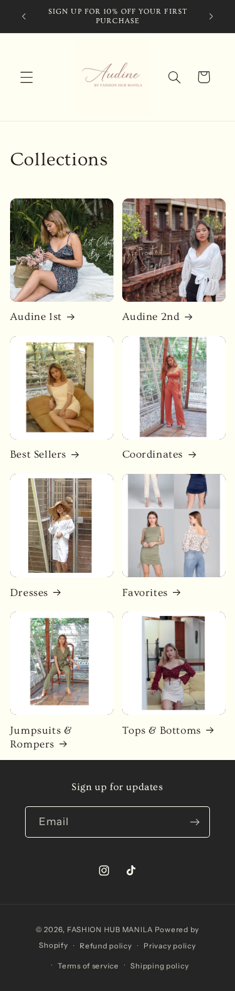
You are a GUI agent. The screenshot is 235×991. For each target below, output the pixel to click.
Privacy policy (170, 946)
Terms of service (88, 966)
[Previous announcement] (24, 16)
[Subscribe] (194, 821)
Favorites (145, 592)
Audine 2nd (151, 316)
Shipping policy (159, 966)
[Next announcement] (211, 16)
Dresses (29, 592)
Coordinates (153, 454)
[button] (26, 77)
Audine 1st (36, 316)
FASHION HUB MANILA (110, 929)
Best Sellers (38, 454)
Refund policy (106, 946)
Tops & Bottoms (161, 730)
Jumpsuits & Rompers (41, 737)
